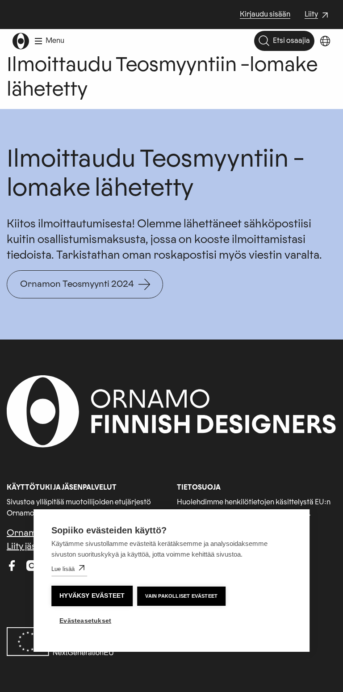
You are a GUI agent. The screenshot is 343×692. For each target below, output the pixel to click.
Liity (317, 15)
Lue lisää (63, 569)
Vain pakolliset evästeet (181, 596)
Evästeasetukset (85, 620)
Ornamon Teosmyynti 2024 (77, 284)
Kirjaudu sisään (265, 14)
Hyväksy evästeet (92, 595)
